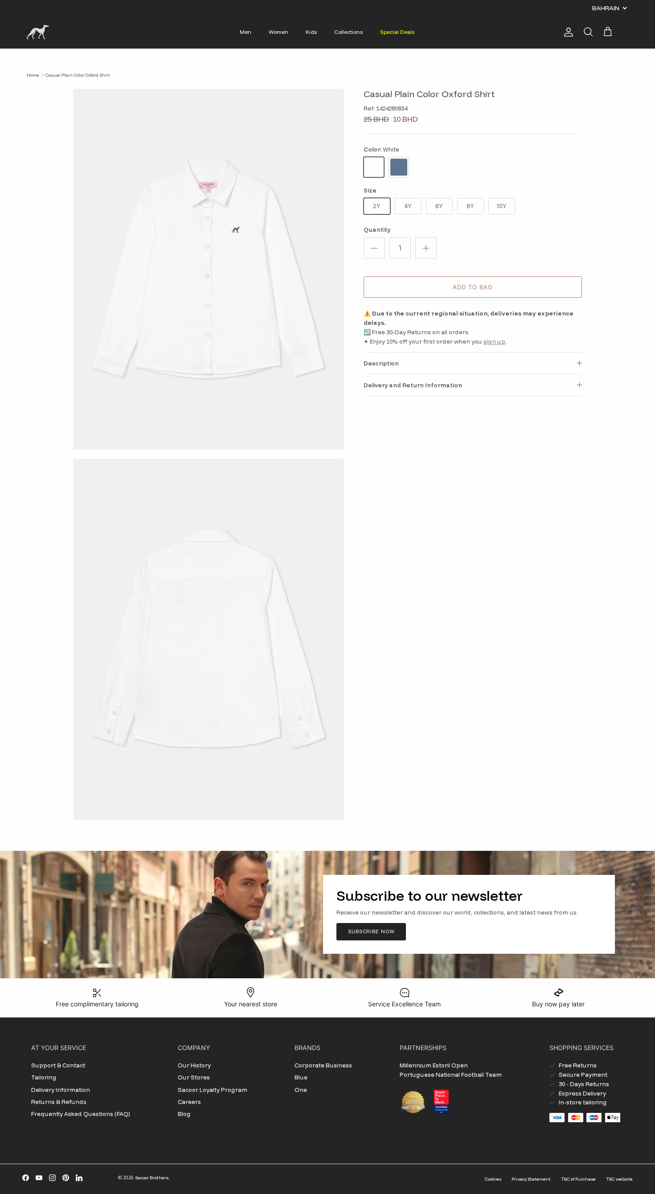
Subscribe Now (371, 931)
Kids (311, 32)
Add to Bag (473, 287)
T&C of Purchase (578, 1179)
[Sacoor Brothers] (38, 32)
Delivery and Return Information (413, 385)
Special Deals (397, 32)
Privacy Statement (531, 1179)
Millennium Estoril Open (434, 1065)
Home (33, 75)
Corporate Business (323, 1065)
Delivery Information (60, 1089)
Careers (189, 1101)
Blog (184, 1113)
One (301, 1089)
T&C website (619, 1179)
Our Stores (194, 1077)
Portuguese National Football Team (451, 1074)
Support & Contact (58, 1065)
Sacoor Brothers (151, 1178)
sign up (494, 341)
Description (381, 363)
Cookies (493, 1179)
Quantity (377, 229)
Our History (194, 1065)
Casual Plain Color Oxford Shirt (77, 75)
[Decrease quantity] (374, 247)
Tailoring (44, 1077)
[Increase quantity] (426, 247)
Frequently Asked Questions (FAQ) (80, 1113)
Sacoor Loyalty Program (212, 1089)
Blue (301, 1077)
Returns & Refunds (58, 1101)
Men (245, 32)
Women (278, 32)
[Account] (567, 32)
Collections (348, 32)
